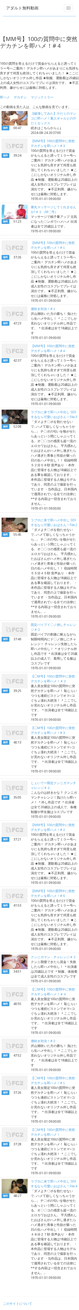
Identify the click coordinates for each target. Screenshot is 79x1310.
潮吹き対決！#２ (43, 1041)
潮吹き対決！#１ (43, 309)
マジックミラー (42, 97)
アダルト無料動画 (22, 8)
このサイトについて (17, 1303)
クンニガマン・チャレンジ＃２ (53, 957)
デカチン (20, 97)
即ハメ (5, 97)
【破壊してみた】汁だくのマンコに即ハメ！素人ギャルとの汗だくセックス (53, 118)
